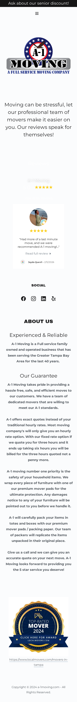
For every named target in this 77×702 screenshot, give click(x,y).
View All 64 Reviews (38, 198)
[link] (38, 253)
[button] (38, 13)
